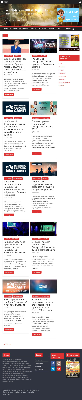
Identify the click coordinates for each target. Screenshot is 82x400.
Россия (61, 70)
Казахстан (62, 76)
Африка (61, 85)
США (60, 64)
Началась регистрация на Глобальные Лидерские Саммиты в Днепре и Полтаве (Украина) (15, 188)
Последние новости (20, 29)
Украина (61, 67)
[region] (41, 15)
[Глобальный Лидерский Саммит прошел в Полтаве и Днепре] (43, 40)
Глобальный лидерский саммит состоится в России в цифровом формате (43, 185)
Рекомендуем (45, 118)
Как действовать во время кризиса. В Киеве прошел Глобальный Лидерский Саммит (14, 247)
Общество (42, 29)
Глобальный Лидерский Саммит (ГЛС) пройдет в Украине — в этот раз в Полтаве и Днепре (14, 128)
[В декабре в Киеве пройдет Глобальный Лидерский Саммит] (15, 281)
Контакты (38, 360)
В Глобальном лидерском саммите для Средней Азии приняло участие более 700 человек (42, 305)
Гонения (51, 29)
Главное (35, 56)
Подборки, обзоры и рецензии (20, 14)
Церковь (33, 29)
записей (39, 370)
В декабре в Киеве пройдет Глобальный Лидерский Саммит (15, 302)
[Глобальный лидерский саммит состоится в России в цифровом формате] (43, 163)
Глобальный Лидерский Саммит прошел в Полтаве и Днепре (43, 62)
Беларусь (62, 73)
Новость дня (8, 56)
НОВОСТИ (7, 29)
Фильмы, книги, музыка (27, 10)
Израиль (61, 79)
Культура (67, 29)
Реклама (38, 366)
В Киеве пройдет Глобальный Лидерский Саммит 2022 (42, 125)
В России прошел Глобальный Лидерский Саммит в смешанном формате (43, 245)
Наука (59, 29)
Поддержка (39, 363)
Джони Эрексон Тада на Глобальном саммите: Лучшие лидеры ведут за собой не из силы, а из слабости (15, 65)
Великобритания (64, 82)
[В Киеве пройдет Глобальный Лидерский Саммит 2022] (43, 103)
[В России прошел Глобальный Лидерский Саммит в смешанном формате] (43, 223)
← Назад (7, 344)
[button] (6, 2)
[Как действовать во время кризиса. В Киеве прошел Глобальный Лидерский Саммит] (15, 223)
